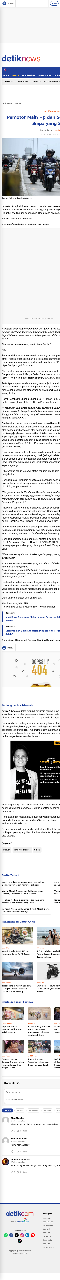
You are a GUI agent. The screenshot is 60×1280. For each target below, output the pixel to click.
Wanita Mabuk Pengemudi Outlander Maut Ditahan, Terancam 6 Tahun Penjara (22, 892)
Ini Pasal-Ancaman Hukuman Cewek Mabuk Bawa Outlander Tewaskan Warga (26, 910)
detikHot (46, 1233)
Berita (15, 75)
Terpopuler (22, 81)
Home (6, 75)
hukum (6, 850)
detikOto (46, 1244)
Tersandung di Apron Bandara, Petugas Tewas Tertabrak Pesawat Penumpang (16, 989)
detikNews (7, 103)
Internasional (45, 75)
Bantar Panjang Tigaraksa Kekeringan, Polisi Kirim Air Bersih (38, 1062)
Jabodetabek (28, 75)
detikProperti (48, 1247)
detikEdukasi (48, 1222)
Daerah (35, 81)
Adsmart (9, 81)
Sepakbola (47, 1240)
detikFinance (48, 1225)
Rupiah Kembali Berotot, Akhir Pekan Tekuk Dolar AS (12, 1029)
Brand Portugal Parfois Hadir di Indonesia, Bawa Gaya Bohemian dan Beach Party (39, 1030)
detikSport (47, 1236)
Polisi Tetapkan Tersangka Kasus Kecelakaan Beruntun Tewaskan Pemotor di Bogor (23, 883)
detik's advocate (22, 850)
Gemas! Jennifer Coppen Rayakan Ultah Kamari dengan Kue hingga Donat (13, 1063)
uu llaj (37, 850)
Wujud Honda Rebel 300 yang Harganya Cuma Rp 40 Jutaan (16, 952)
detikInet (46, 1229)
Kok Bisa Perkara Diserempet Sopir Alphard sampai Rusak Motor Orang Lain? (23, 901)
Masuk (54, 3)
